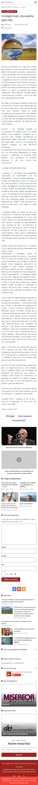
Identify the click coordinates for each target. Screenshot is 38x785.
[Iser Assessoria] (7, 2)
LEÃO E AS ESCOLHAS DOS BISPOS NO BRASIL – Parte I (10, 484)
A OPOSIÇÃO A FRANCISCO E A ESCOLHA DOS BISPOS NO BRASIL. (25, 640)
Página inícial (7, 7)
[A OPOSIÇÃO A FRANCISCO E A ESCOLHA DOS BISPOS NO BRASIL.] (7, 641)
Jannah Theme (6, 778)
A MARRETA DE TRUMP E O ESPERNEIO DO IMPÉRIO (28, 484)
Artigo (23, 7)
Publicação (16, 7)
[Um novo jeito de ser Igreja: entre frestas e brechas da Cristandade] (10, 497)
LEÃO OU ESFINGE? (26, 504)
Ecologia (10, 416)
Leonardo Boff (11, 409)
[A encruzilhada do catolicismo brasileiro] (7, 632)
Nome (4, 547)
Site (3, 564)
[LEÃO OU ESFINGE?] (28, 497)
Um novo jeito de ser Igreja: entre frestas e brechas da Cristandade (10, 505)
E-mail (4, 556)
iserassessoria (7, 24)
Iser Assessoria (25, 416)
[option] (19, 695)
